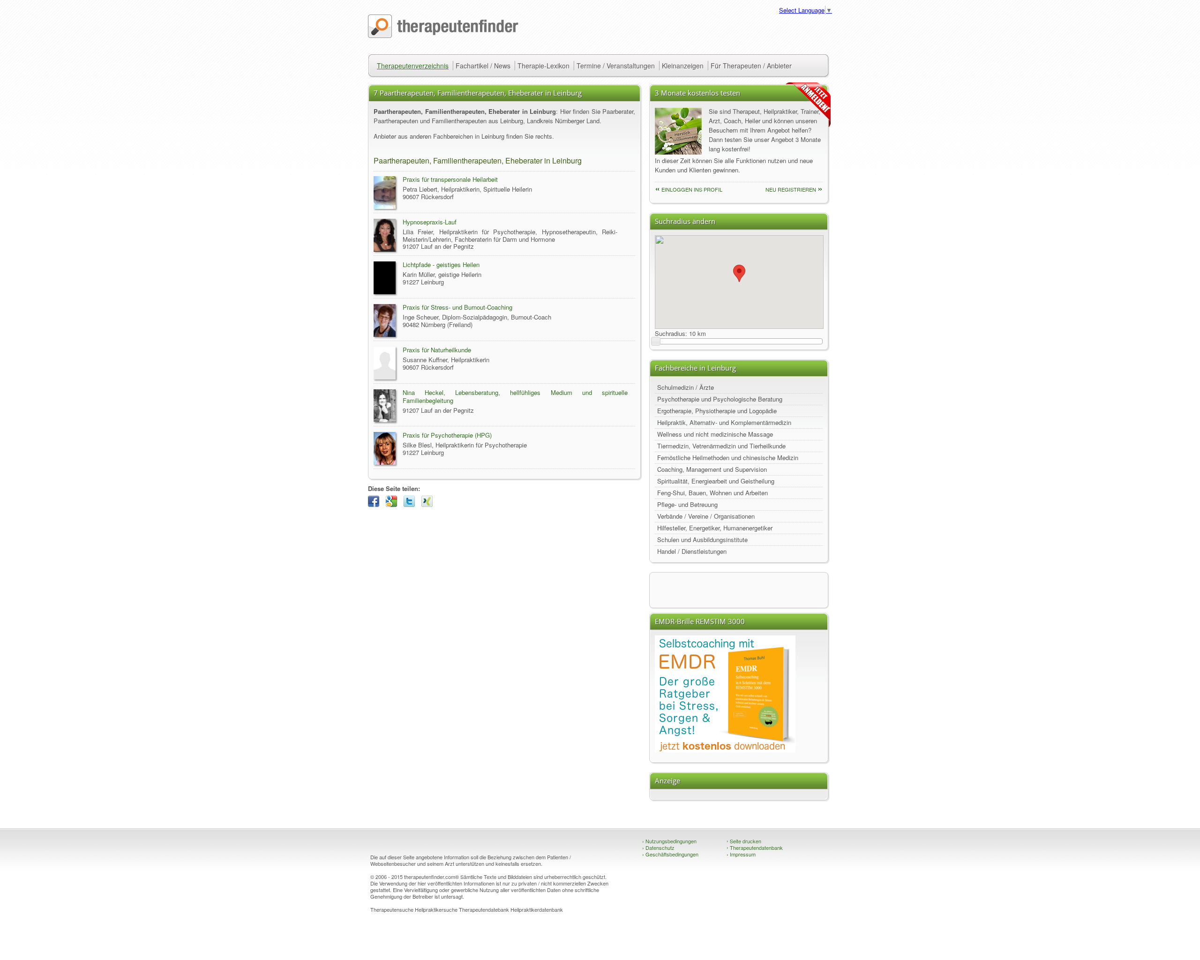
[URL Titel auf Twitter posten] (412, 504)
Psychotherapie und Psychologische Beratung (719, 398)
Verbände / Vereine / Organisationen (706, 516)
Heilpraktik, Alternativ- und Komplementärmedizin (724, 422)
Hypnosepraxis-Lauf (430, 221)
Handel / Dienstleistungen (692, 551)
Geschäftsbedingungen (670, 854)
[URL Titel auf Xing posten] (429, 504)
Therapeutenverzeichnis (413, 65)
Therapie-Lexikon (544, 65)
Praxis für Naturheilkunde (437, 349)
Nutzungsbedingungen (669, 841)
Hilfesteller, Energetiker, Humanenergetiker (714, 527)
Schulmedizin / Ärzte (685, 387)
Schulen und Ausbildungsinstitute (702, 539)
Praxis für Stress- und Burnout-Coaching (457, 307)
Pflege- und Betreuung (687, 504)
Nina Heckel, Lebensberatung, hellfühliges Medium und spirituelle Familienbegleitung (515, 396)
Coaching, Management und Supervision (712, 469)
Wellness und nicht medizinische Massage (715, 434)
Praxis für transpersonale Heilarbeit (450, 179)
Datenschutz (658, 847)
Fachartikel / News (483, 65)
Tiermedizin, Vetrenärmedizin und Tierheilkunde (721, 445)
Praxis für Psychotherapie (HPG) (447, 435)
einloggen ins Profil (691, 189)
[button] (739, 273)
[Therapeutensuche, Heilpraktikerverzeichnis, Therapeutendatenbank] (443, 35)
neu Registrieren (790, 189)
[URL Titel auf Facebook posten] (376, 504)
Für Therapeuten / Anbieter (751, 65)
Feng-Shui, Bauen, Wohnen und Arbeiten (712, 492)
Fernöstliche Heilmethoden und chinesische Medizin (727, 457)
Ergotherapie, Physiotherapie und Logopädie (717, 410)
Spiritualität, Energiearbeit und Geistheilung (715, 480)
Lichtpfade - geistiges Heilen (441, 264)
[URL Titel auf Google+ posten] (394, 504)
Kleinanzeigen (683, 65)
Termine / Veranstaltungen (616, 65)
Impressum (741, 854)
